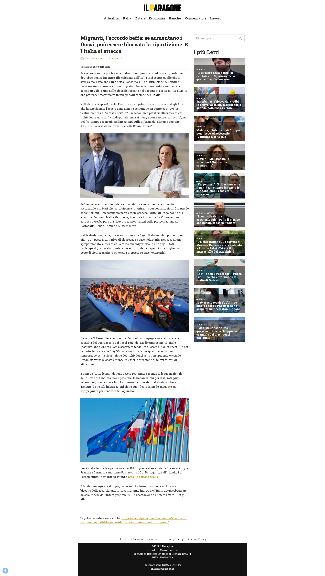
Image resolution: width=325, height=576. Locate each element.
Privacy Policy (174, 539)
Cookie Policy (197, 539)
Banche (175, 18)
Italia (127, 18)
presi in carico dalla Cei (144, 477)
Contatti (154, 539)
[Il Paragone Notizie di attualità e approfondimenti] (162, 7)
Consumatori (195, 18)
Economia (157, 18)
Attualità (111, 18)
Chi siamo (138, 539)
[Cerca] (241, 38)
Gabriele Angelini (96, 58)
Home (123, 539)
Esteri (140, 18)
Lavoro (215, 18)
